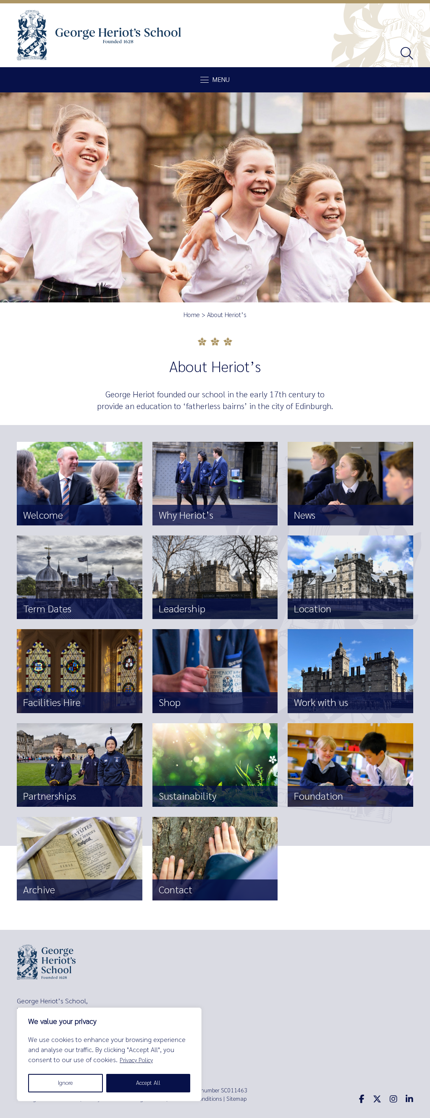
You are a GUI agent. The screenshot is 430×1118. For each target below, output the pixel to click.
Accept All (148, 1083)
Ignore (65, 1083)
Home (192, 315)
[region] (109, 1054)
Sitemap (236, 1098)
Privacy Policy (136, 1060)
